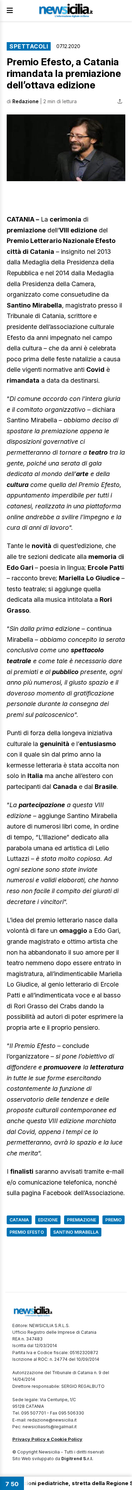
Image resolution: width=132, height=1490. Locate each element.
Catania (19, 1219)
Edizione (48, 1219)
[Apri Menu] (10, 10)
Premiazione (81, 1219)
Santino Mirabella (76, 1232)
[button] (66, 147)
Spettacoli (29, 46)
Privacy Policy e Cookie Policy (47, 1439)
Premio (113, 1219)
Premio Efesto (27, 1232)
